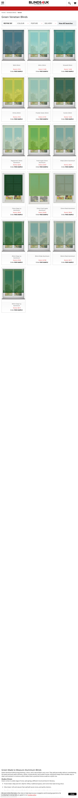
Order (16, 71)
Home (3, 12)
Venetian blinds (11, 12)
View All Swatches (66, 23)
